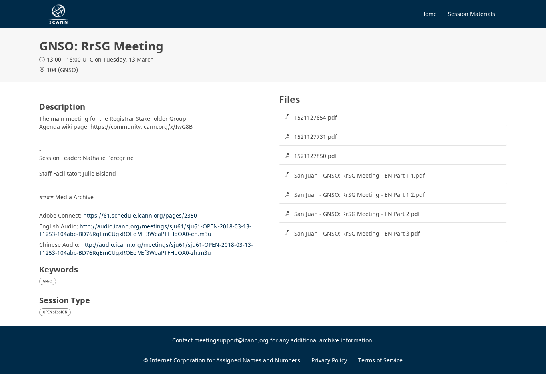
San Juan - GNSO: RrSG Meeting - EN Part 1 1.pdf (359, 175)
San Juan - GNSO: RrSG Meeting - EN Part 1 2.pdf (359, 194)
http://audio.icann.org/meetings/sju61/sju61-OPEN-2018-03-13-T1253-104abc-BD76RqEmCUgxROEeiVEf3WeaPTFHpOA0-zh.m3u (146, 248)
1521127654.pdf (315, 117)
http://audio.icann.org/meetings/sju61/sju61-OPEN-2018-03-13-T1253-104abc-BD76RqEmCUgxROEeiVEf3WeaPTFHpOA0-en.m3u (145, 230)
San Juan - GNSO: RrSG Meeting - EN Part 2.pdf (357, 214)
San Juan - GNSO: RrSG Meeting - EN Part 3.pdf (357, 233)
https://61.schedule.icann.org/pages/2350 (140, 215)
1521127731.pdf (315, 136)
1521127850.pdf (315, 156)
